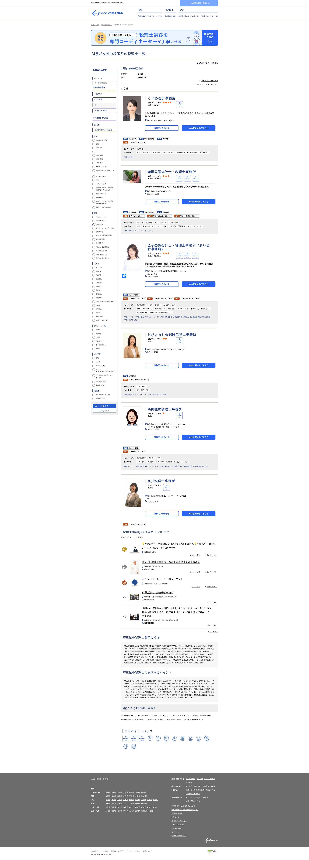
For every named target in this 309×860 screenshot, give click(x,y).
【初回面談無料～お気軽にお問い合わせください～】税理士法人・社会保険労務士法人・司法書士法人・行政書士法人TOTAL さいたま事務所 (178, 612)
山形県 (137, 792)
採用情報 (113, 851)
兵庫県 (131, 803)
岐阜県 (143, 800)
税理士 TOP (95, 25)
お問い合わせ (147, 851)
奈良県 (137, 803)
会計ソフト (196, 16)
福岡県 (108, 811)
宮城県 (125, 792)
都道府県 (98, 94)
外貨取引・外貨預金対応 (202, 716)
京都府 (119, 803)
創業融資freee (176, 828)
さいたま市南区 (144, 663)
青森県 (114, 792)
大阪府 (125, 803)
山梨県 (131, 800)
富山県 (114, 800)
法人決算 (200, 779)
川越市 (153, 663)
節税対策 (189, 782)
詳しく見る (196, 555)
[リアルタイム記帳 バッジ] (190, 738)
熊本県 (125, 811)
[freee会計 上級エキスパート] (134, 738)
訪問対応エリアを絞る (103, 130)
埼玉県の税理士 (107, 25)
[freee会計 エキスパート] (126, 738)
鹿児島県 (144, 811)
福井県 (125, 800)
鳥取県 (108, 807)
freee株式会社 (95, 851)
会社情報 (105, 851)
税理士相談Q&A (170, 16)
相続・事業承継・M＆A (206, 786)
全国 (92, 789)
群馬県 (119, 796)
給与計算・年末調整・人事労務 (197, 797)
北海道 (108, 792)
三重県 (108, 803)
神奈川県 (144, 796)
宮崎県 (137, 811)
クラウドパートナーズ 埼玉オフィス (162, 579)
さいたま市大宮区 (204, 660)
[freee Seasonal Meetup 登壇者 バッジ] (166, 738)
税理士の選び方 (184, 16)
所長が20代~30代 (127, 716)
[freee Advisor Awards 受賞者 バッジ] (150, 738)
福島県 (143, 792)
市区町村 (98, 99)
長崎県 (119, 811)
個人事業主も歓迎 (174, 719)
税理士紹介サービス (155, 16)
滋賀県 (114, 803)
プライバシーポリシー (133, 851)
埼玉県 (125, 796)
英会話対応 (139, 719)
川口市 (206, 646)
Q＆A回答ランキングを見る (207, 63)
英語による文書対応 (155, 719)
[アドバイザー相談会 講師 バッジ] (174, 738)
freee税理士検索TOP (179, 836)
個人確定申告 (190, 779)
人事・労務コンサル (193, 801)
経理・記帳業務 (209, 779)
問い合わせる (212, 555)
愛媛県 (149, 807)
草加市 (128, 686)
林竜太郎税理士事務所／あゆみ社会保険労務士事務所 (171, 562)
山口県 (131, 807)
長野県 (137, 800)
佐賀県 (114, 811)
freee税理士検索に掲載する (198, 3)
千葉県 (131, 796)
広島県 (125, 807)
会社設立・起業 (191, 786)
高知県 (155, 807)
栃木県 (114, 796)
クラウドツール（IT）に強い (165, 716)
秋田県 (131, 792)
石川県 (119, 800)
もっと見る (213, 632)
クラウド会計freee (178, 825)
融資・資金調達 (191, 790)
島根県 (114, 807)
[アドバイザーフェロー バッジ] (126, 746)
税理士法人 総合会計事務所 (157, 592)
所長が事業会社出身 (192, 719)
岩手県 (119, 792)
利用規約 (121, 851)
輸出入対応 (184, 716)
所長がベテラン (144, 716)
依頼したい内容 (101, 111)
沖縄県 (151, 811)
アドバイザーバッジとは (208, 84)
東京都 (137, 796)
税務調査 (201, 790)
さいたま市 (198, 646)
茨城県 (108, 796)
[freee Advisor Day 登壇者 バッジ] (158, 738)
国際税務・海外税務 (193, 794)
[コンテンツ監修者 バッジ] (134, 746)
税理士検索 (142, 16)
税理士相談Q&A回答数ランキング (183, 806)
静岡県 (149, 800)
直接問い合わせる (162, 128)
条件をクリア (104, 411)
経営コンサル (210, 790)
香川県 (143, 807)
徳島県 (137, 807)
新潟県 (108, 800)
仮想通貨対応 (126, 719)
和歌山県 (144, 803)
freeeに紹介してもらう (199, 128)
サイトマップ (176, 832)
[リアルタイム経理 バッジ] (198, 738)
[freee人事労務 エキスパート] (142, 738)
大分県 (131, 811)
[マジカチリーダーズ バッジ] (206, 738)
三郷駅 (160, 663)
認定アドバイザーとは (210, 16)
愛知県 (155, 800)
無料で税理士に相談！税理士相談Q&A (185, 810)
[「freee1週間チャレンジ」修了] (182, 738)
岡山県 (119, 807)
